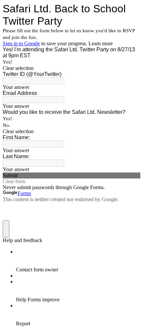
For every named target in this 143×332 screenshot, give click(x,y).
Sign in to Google (21, 43)
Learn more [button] (100, 43)
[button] (71, 68)
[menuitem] (78, 261)
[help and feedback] (6, 228)
